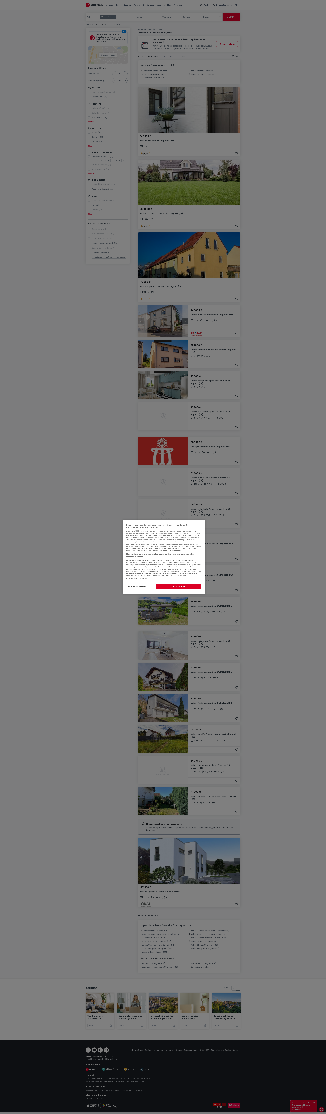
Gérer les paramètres (137, 587)
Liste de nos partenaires (136, 578)
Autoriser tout (179, 587)
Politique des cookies (172, 551)
